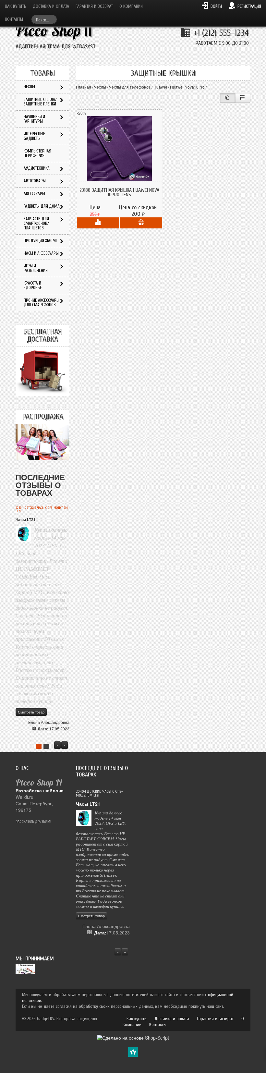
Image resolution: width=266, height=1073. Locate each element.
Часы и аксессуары (41, 253)
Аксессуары (34, 193)
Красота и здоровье (33, 285)
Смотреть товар (31, 711)
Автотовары (35, 180)
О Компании (131, 6)
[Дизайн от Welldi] (133, 1051)
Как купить (15, 6)
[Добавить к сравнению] (98, 222)
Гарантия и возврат (94, 6)
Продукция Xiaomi (40, 240)
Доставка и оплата (51, 6)
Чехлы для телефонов (130, 87)
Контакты (14, 19)
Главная (83, 87)
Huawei (160, 87)
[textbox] (44, 19)
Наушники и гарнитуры (34, 119)
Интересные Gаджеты (34, 136)
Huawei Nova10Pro (187, 87)
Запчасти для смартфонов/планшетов (36, 223)
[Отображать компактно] (227, 98)
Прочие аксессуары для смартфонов (41, 302)
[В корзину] (141, 222)
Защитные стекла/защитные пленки (40, 101)
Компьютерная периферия (37, 153)
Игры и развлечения (36, 268)
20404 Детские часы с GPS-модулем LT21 (42, 509)
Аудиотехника (37, 168)
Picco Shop (54, 31)
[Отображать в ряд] (242, 98)
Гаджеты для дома (42, 206)
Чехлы (100, 87)
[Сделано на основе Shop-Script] (133, 1037)
